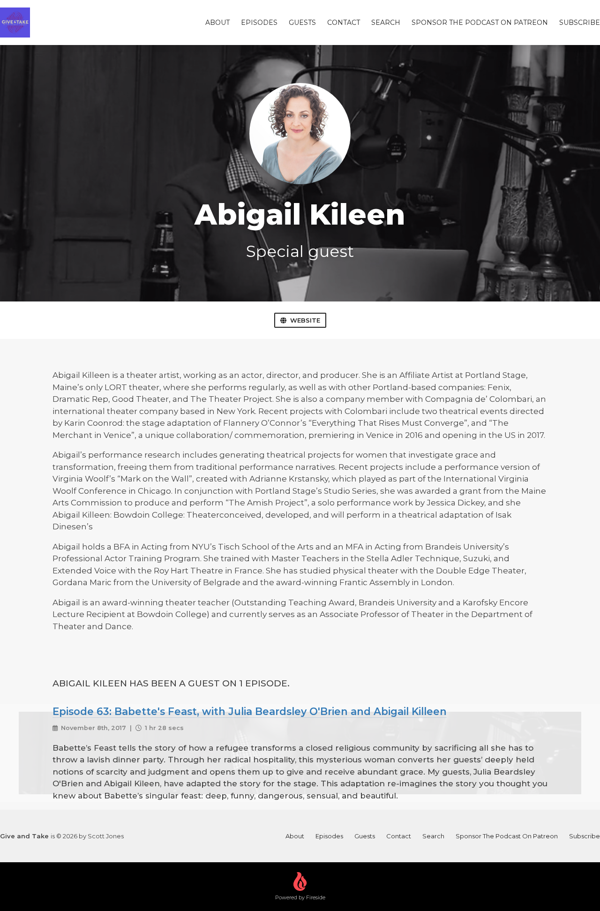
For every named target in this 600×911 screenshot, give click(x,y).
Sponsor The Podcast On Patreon (480, 22)
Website (305, 320)
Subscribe (579, 22)
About (217, 22)
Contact (343, 22)
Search (385, 22)
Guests (302, 22)
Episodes (259, 22)
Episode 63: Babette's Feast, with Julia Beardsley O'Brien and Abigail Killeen (249, 711)
